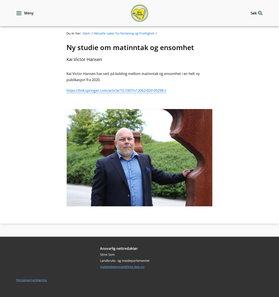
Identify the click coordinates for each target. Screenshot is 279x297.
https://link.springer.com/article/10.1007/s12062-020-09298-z (116, 90)
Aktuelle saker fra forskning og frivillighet (124, 33)
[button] (25, 13)
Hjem (86, 33)
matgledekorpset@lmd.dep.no (122, 267)
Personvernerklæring (31, 280)
